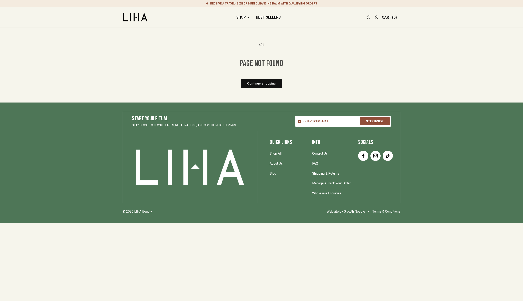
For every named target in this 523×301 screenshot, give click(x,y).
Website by (346, 211)
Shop (241, 17)
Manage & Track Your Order (331, 183)
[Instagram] (375, 156)
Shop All (276, 153)
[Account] (376, 17)
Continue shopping (261, 83)
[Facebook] (363, 156)
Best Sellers (268, 17)
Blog (273, 173)
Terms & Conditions (386, 211)
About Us (276, 163)
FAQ (315, 163)
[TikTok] (388, 156)
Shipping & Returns (325, 173)
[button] (369, 17)
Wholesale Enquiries (326, 193)
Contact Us (320, 153)
